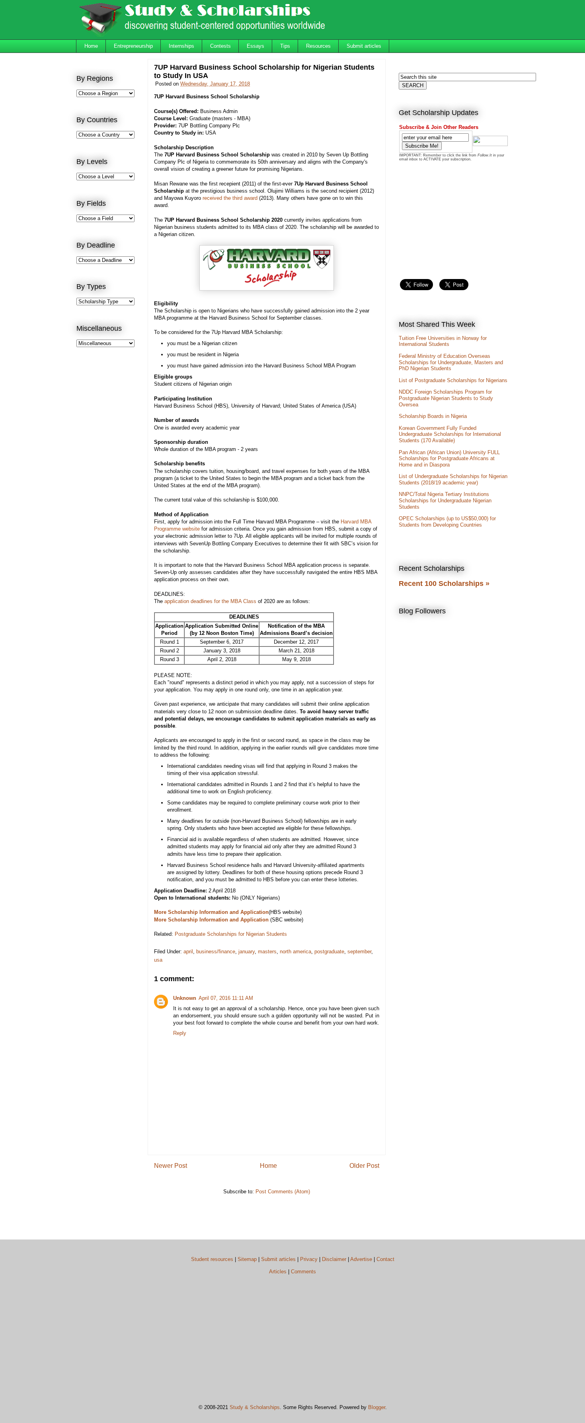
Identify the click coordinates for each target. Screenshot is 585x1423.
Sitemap (247, 1259)
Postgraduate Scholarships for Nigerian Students (231, 934)
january (246, 952)
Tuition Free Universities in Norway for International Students (443, 341)
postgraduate (329, 952)
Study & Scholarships (255, 1407)
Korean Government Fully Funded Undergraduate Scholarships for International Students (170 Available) (450, 434)
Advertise (361, 1259)
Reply (179, 1033)
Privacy (309, 1259)
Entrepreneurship (133, 46)
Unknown (184, 998)
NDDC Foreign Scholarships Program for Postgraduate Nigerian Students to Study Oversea (446, 398)
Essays (255, 46)
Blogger (376, 1407)
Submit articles (364, 46)
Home (91, 46)
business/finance (215, 952)
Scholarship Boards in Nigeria (433, 416)
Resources (318, 46)
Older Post (364, 1165)
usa (158, 960)
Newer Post (170, 1165)
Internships (181, 46)
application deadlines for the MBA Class (210, 601)
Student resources (212, 1259)
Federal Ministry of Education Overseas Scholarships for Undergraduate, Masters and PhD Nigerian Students (451, 362)
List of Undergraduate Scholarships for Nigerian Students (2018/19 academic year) (453, 479)
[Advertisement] (108, 484)
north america (295, 952)
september (359, 952)
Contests (220, 46)
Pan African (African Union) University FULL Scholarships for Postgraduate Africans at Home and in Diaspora (449, 458)
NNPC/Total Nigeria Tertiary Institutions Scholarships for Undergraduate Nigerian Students (445, 500)
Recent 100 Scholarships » (444, 584)
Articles (278, 1272)
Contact (385, 1259)
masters (267, 952)
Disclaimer (334, 1259)
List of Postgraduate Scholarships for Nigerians (453, 380)
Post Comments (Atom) (282, 1192)
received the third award (230, 198)
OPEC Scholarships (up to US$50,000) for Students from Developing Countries (447, 521)
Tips (285, 46)
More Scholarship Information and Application (211, 912)
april (188, 952)
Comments (303, 1272)
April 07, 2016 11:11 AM (226, 998)
